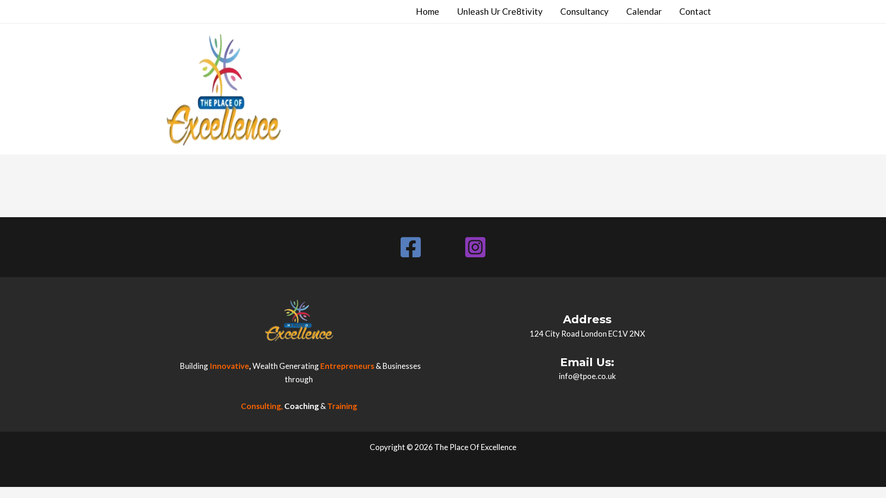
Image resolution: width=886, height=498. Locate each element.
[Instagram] (475, 247)
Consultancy (584, 11)
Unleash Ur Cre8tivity (500, 11)
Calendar (644, 11)
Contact (695, 11)
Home (427, 11)
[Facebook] (410, 247)
